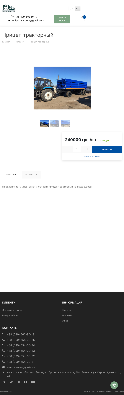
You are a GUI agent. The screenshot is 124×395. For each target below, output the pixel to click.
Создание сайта (103, 391)
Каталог (20, 42)
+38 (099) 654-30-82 (21, 356)
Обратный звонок (62, 18)
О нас (65, 320)
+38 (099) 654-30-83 (21, 350)
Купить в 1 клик (92, 157)
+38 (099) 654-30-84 (21, 345)
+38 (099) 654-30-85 (21, 339)
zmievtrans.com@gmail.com (27, 20)
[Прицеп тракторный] (62, 88)
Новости (66, 310)
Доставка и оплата (12, 310)
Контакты (67, 315)
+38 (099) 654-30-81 (20, 361)
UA (71, 8)
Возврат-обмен (10, 315)
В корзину (107, 149)
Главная (6, 42)
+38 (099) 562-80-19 (26, 16)
